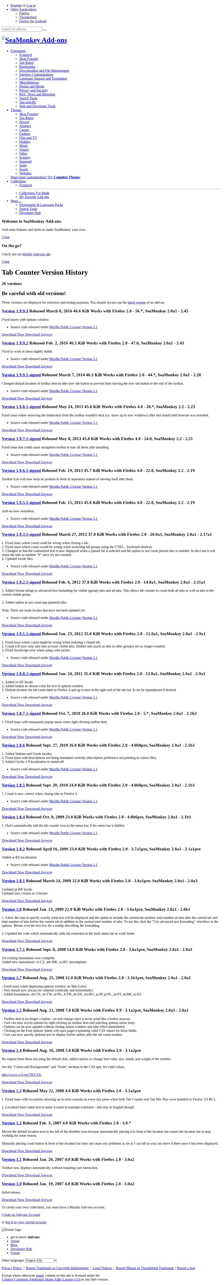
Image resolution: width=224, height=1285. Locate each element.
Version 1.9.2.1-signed (21, 582)
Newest (24, 122)
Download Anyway (38, 334)
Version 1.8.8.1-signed (21, 673)
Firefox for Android (32, 21)
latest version (137, 302)
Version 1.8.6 (13, 745)
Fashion (24, 134)
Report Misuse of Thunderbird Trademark (145, 1268)
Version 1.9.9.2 (15, 343)
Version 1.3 (12, 1090)
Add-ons (53, 40)
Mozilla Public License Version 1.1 (73, 327)
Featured (25, 55)
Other (23, 153)
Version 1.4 (12, 1050)
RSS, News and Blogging (37, 94)
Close (6, 237)
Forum (15, 1253)
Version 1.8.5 (13, 785)
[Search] (45, 30)
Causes (24, 130)
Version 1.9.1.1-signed (21, 633)
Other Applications (23, 9)
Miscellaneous (29, 82)
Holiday (24, 141)
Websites (25, 173)
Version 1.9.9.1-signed (21, 375)
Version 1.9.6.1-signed (21, 470)
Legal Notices (103, 1268)
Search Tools (28, 98)
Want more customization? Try (45, 177)
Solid (22, 165)
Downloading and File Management (44, 70)
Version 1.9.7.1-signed (21, 438)
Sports (23, 169)
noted (40, 1275)
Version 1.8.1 (13, 880)
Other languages (13, 1260)
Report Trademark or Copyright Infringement (57, 1268)
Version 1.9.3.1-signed (21, 534)
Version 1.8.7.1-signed (21, 713)
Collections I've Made (34, 193)
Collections (18, 181)
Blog (13, 1245)
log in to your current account (25, 1222)
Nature (24, 149)
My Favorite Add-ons (34, 197)
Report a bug (186, 1268)
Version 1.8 (12, 909)
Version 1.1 (12, 1159)
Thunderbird (28, 17)
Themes (15, 110)
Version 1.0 (12, 1183)
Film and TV (28, 138)
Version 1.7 (12, 977)
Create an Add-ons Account (21, 1215)
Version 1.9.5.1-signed (21, 502)
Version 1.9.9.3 (15, 311)
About (14, 1241)
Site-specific (27, 102)
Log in (31, 5)
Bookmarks (27, 66)
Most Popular (28, 59)
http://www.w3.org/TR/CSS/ (22, 1075)
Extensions (18, 51)
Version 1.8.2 (13, 849)
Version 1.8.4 (13, 817)
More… (15, 201)
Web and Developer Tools (37, 106)
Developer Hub (30, 213)
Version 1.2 (12, 1123)
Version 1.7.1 (13, 949)
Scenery (24, 157)
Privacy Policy (12, 1268)
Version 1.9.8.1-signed (21, 406)
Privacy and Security (33, 90)
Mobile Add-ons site (36, 254)
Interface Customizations (36, 74)
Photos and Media (31, 86)
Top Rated (26, 63)
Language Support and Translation (43, 78)
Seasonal (25, 161)
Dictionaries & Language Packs (41, 205)
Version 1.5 (12, 1010)
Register (16, 5)
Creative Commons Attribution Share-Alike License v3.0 (41, 1279)
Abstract (25, 126)
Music (23, 145)
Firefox (24, 13)
